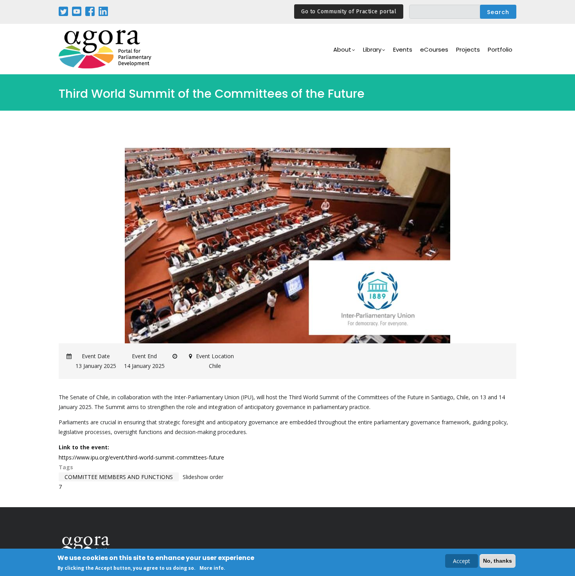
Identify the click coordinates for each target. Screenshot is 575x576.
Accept (461, 561)
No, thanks (497, 561)
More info (211, 567)
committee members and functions (119, 477)
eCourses (434, 49)
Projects (468, 49)
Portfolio (500, 49)
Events (402, 49)
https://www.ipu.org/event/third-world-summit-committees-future (141, 457)
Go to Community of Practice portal (348, 11)
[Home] (106, 49)
